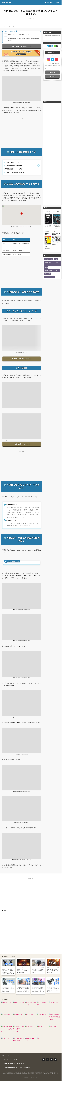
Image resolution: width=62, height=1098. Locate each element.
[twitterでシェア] (48, 46)
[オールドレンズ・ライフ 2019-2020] (56, 219)
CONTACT (53, 72)
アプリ (27, 227)
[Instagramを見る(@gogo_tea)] (48, 59)
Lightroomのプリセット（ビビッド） (52, 263)
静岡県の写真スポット (49, 276)
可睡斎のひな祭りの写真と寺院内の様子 (15, 172)
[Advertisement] (21, 131)
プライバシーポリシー (25, 1067)
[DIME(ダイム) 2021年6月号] (48, 240)
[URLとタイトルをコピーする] (57, 46)
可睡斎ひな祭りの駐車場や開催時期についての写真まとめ (31, 12)
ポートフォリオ (8, 1059)
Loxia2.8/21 (47, 273)
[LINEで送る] (55, 46)
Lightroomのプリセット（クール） (52, 270)
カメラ (46, 259)
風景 (56, 259)
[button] (21, 214)
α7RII (46, 267)
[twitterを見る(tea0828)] (52, 59)
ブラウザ (21, 227)
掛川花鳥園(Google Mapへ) (22, 444)
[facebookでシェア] (50, 46)
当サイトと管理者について (11, 1067)
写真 (52, 259)
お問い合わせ (18, 1059)
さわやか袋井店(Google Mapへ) (22, 358)
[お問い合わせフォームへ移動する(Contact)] (55, 1059)
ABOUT (53, 76)
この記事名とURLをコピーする (22, 46)
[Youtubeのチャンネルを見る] (56, 59)
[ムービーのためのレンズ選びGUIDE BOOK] (48, 219)
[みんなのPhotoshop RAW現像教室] (56, 239)
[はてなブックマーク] (52, 46)
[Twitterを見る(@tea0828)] (43, 1059)
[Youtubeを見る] (51, 1059)
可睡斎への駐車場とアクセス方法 (13, 162)
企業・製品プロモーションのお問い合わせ (14, 1063)
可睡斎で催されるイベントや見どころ (15, 169)
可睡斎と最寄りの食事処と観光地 (13, 165)
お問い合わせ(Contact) (53, 2)
